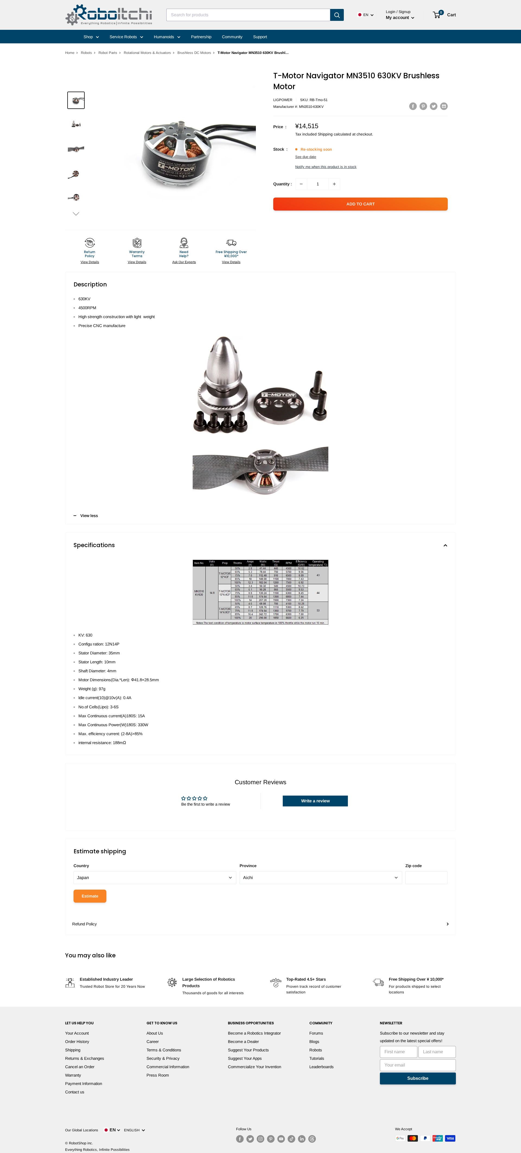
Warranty (73, 1075)
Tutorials (316, 1058)
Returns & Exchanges (84, 1058)
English (133, 1130)
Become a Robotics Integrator (254, 1033)
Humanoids (164, 36)
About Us (155, 1033)
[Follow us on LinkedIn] (302, 1139)
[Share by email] (444, 106)
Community (232, 36)
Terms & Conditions (164, 1050)
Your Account (77, 1033)
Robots (86, 53)
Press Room (158, 1075)
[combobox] (248, 15)
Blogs (314, 1041)
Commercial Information (168, 1066)
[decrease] (301, 184)
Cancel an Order (79, 1066)
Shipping (72, 1050)
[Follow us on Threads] (312, 1139)
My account (398, 17)
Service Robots (124, 36)
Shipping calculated (334, 134)
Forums (316, 1033)
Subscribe (417, 1078)
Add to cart (361, 204)
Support (260, 36)
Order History (77, 1041)
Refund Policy (84, 924)
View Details (90, 262)
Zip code (413, 865)
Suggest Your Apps (245, 1058)
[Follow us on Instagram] (260, 1139)
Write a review (315, 801)
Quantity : (282, 184)
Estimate (90, 896)
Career (153, 1041)
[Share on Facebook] (413, 106)
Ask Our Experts (184, 262)
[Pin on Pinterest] (423, 106)
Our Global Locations (81, 1130)
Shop (89, 36)
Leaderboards (321, 1066)
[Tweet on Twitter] (433, 106)
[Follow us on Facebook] (240, 1139)
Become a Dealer (243, 1041)
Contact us (74, 1092)
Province (248, 865)
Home (69, 53)
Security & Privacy (163, 1058)
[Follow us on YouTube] (281, 1139)
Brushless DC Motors (194, 53)
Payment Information (83, 1083)
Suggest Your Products (248, 1050)
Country (81, 865)
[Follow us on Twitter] (250, 1139)
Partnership (201, 36)
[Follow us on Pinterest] (271, 1139)
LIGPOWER (282, 100)
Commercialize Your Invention (254, 1066)
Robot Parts (108, 53)
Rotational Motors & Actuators (147, 53)
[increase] (334, 184)
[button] (76, 213)
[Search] (337, 15)
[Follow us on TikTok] (291, 1139)
